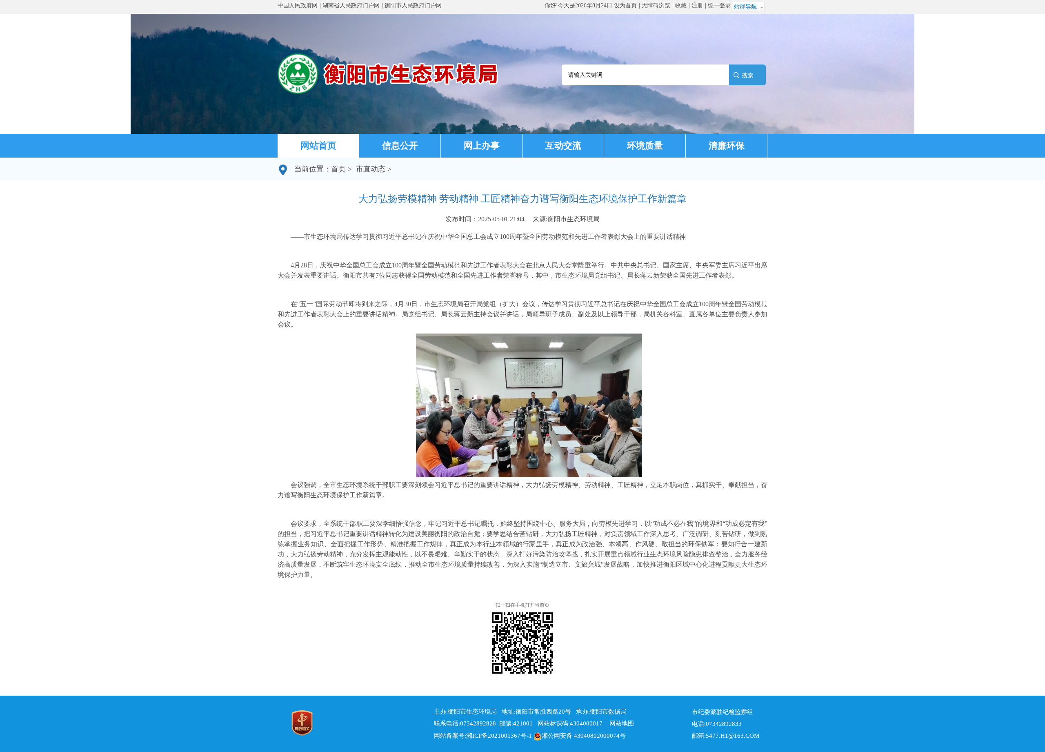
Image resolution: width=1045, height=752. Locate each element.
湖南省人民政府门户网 (351, 5)
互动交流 (563, 145)
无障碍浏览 (656, 5)
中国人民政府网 (298, 5)
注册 (697, 5)
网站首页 (318, 145)
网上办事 (482, 145)
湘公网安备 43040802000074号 (584, 735)
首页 (338, 169)
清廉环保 (727, 145)
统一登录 (719, 5)
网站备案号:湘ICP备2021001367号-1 (483, 735)
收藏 (681, 5)
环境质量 (645, 145)
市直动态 (370, 169)
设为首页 (625, 5)
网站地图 (619, 723)
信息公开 (400, 145)
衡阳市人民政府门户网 (413, 5)
